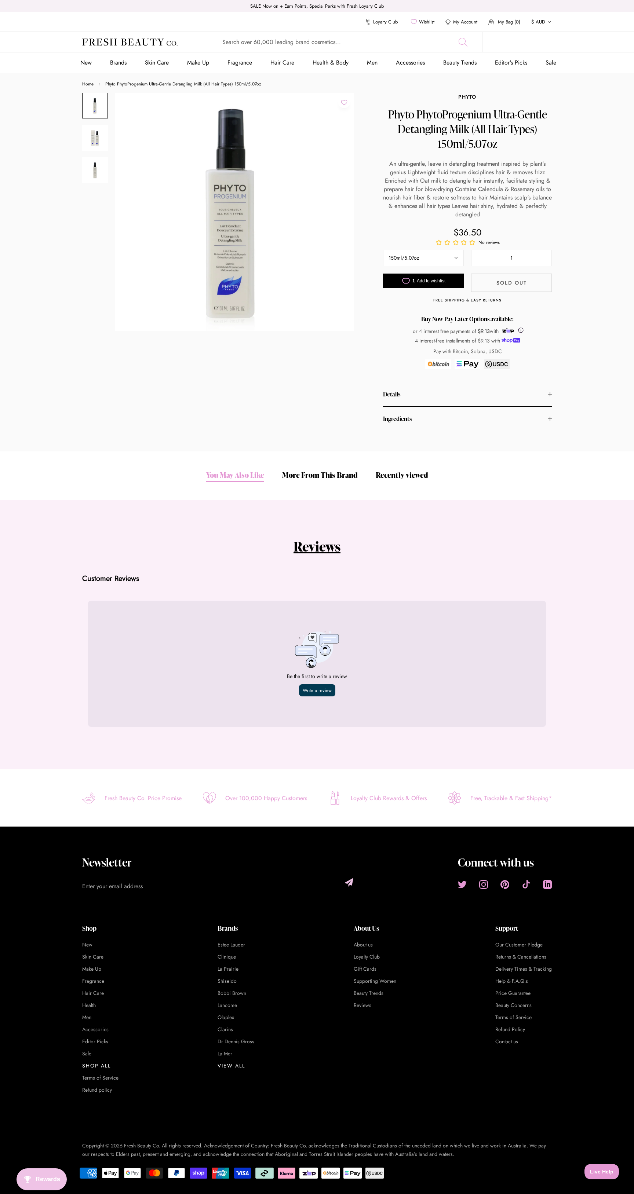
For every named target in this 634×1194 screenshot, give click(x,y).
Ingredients (397, 419)
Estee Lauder (231, 944)
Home (88, 84)
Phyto (467, 96)
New (86, 62)
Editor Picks (95, 1041)
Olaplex (226, 1017)
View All (231, 1065)
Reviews (317, 546)
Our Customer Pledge (519, 944)
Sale (551, 62)
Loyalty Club (385, 21)
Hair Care (282, 62)
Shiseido (227, 981)
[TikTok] (526, 884)
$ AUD (538, 21)
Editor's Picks (511, 62)
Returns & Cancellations (520, 956)
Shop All (96, 1065)
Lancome (227, 1005)
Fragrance (239, 62)
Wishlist (426, 21)
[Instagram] (483, 884)
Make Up (198, 62)
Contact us (506, 1041)
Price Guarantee (513, 993)
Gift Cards (365, 969)
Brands (118, 62)
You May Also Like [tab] (235, 475)
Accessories (410, 62)
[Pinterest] (504, 884)
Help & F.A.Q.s (511, 981)
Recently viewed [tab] (402, 475)
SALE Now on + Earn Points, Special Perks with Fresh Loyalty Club (317, 6)
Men (372, 62)
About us (363, 944)
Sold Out (511, 282)
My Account (465, 21)
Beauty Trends (460, 62)
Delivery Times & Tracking (523, 969)
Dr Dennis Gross (236, 1041)
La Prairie (228, 969)
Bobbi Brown (232, 993)
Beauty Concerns (513, 1005)
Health (89, 1005)
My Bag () (508, 21)
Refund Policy (510, 1029)
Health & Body (331, 62)
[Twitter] (462, 884)
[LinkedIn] (547, 884)
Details (391, 394)
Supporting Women (375, 981)
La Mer (225, 1053)
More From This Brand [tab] (320, 475)
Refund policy (97, 1090)
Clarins (225, 1029)
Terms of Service (100, 1077)
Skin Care (157, 62)
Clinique (227, 956)
